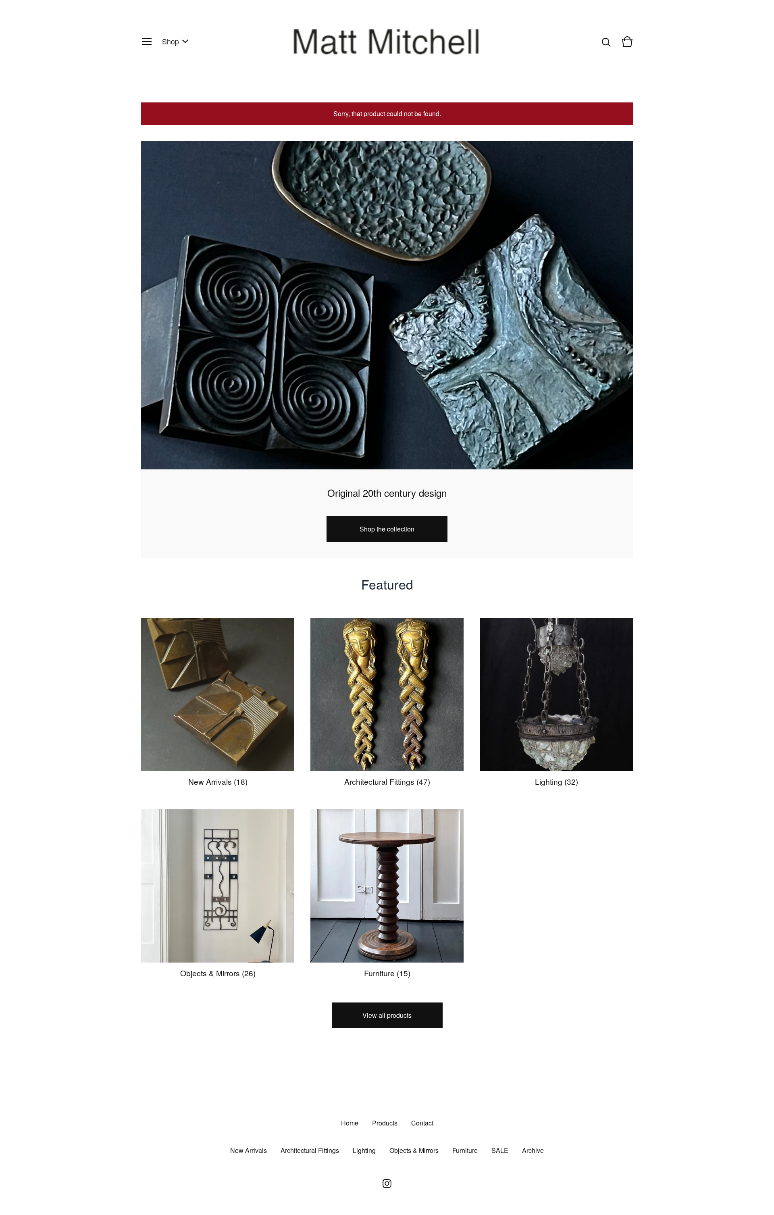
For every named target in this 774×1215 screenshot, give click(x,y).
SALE (499, 1150)
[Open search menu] (606, 41)
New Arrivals (248, 1150)
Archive (533, 1150)
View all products (387, 1015)
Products (384, 1122)
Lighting (364, 1150)
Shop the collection (387, 529)
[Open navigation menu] (146, 41)
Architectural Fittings (310, 1150)
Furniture (465, 1150)
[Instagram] (387, 1183)
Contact (422, 1122)
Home (349, 1122)
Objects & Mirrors (414, 1150)
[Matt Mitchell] (387, 42)
